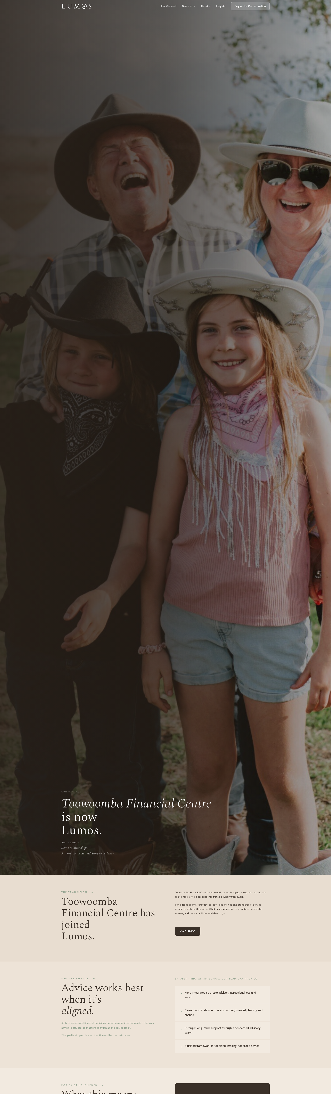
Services (187, 6)
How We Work (168, 6)
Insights (220, 6)
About (204, 6)
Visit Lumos (187, 931)
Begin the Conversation (250, 6)
